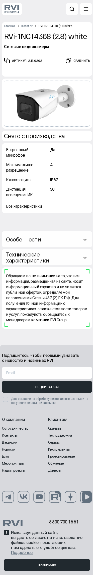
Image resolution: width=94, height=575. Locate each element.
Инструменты (59, 449)
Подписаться (47, 387)
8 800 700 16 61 (64, 521)
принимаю (47, 565)
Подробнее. (22, 552)
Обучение (56, 463)
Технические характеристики (27, 257)
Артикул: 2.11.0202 (27, 60)
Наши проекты (13, 470)
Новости (8, 449)
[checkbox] (5, 399)
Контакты (10, 435)
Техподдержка (60, 435)
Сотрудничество (15, 428)
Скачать (54, 428)
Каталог (26, 26)
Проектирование (61, 456)
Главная (9, 26)
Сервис (54, 442)
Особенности (23, 239)
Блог (6, 456)
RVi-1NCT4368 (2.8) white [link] (55, 26)
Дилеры (54, 470)
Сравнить (81, 60)
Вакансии (9, 442)
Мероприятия (13, 463)
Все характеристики (24, 206)
